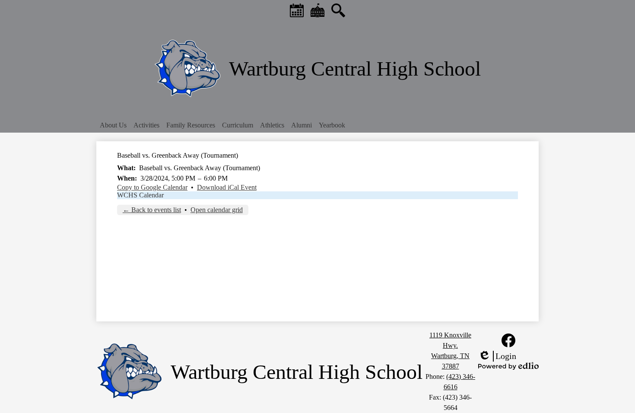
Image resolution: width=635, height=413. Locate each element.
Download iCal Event (227, 187)
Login (497, 356)
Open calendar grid (216, 209)
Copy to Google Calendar (152, 187)
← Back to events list (152, 209)
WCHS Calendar (140, 195)
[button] (113, 125)
